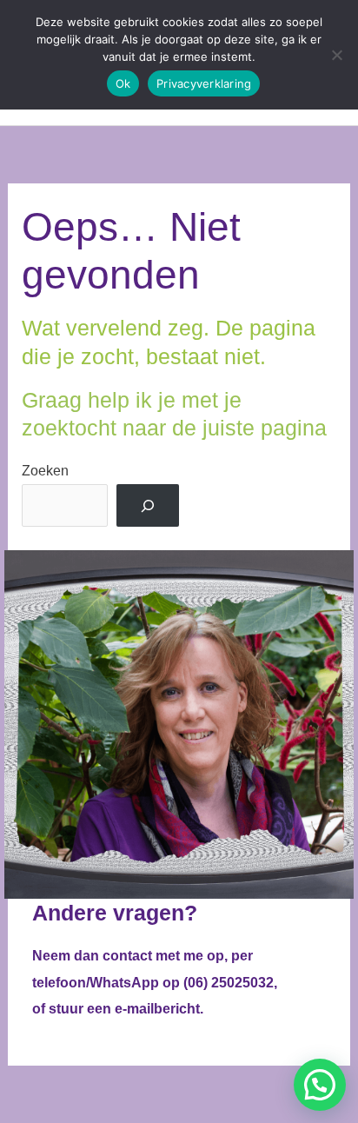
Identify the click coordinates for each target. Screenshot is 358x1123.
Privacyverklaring (203, 83)
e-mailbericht (157, 1008)
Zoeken (45, 470)
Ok (123, 83)
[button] (320, 1085)
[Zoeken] (147, 506)
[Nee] (336, 54)
